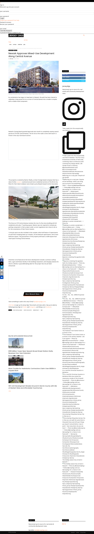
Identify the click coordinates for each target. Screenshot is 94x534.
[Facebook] (62, 524)
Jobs (24, 44)
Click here (11, 305)
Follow (83, 78)
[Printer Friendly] (1, 274)
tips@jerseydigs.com (40, 301)
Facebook (48, 307)
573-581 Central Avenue (17, 310)
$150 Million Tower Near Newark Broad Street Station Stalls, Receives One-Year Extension (30, 352)
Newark (13, 48)
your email (3, 28)
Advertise (20, 44)
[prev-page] (9, 391)
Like (84, 75)
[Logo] (16, 36)
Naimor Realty (36, 310)
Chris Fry (11, 58)
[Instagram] (63, 524)
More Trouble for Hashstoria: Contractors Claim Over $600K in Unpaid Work (32, 369)
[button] (84, 35)
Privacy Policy (83, 532)
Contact (77, 532)
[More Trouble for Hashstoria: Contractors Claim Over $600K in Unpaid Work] (33, 360)
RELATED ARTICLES (14, 336)
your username (4, 11)
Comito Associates (28, 310)
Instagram (32, 307)
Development (11, 50)
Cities (10, 44)
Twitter (25, 307)
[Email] (1, 270)
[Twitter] (65, 524)
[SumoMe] (1, 277)
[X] (1, 263)
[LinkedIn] (1, 267)
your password (4, 16)
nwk (41, 310)
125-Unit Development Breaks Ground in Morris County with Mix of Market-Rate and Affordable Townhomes (32, 387)
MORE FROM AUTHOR (26, 336)
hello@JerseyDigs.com (40, 530)
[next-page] (10, 391)
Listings (14, 44)
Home (9, 48)
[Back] (0, 3)
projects (19, 182)
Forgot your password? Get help (9, 20)
